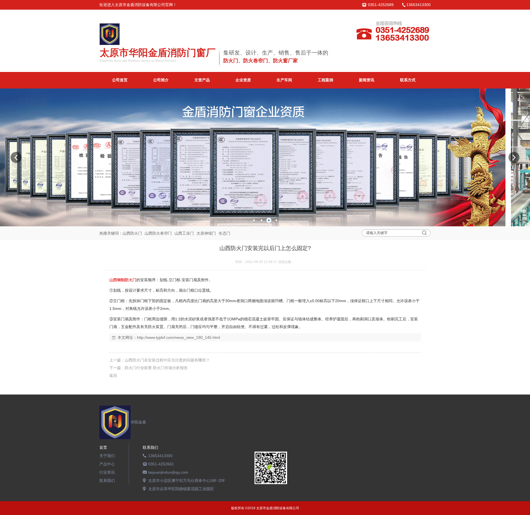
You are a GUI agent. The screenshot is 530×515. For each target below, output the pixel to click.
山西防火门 (132, 233)
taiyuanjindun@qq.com (168, 472)
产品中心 (107, 464)
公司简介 (161, 80)
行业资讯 (107, 472)
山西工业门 (184, 233)
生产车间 (284, 80)
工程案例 (325, 80)
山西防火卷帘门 (158, 233)
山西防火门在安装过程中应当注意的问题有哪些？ (167, 360)
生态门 (224, 233)
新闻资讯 (366, 80)
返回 (113, 375)
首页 (103, 447)
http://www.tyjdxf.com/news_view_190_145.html (178, 337)
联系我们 (107, 480)
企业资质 (243, 80)
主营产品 (202, 80)
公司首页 (120, 80)
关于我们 (107, 456)
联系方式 (407, 80)
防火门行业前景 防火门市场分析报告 (156, 368)
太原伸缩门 (206, 233)
